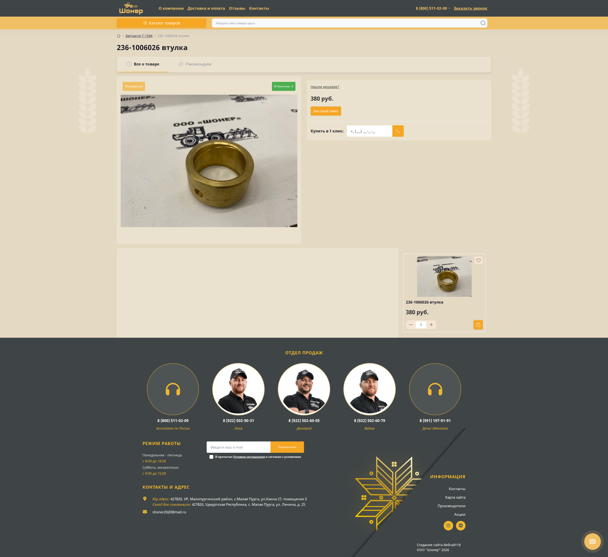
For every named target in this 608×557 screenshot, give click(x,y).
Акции (460, 514)
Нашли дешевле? (325, 86)
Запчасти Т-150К (139, 35)
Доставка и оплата (206, 8)
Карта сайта (455, 497)
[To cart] (478, 324)
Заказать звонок (470, 8)
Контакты (259, 8)
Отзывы (237, 8)
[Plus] (431, 324)
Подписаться (287, 447)
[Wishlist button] (478, 260)
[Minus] (411, 324)
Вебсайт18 (452, 545)
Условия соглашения (249, 457)
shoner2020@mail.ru (169, 512)
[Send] (398, 131)
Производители (452, 505)
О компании (171, 8)
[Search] (483, 23)
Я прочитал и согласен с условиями (258, 457)
